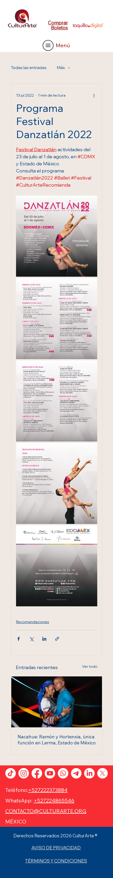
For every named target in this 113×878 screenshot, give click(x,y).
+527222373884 (48, 790)
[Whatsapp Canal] (63, 773)
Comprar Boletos (58, 25)
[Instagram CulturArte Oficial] (23, 773)
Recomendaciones (32, 621)
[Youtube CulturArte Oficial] (50, 773)
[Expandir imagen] (56, 236)
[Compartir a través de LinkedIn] (44, 638)
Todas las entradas (29, 67)
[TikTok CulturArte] (10, 773)
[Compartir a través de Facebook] (18, 638)
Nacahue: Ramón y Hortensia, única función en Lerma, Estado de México (57, 740)
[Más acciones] (94, 95)
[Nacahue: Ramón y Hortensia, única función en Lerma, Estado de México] (56, 701)
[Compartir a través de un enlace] (57, 638)
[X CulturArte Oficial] (102, 773)
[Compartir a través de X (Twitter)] (31, 638)
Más (61, 67)
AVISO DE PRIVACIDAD (56, 847)
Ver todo (89, 666)
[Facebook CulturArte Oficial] (37, 773)
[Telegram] (76, 773)
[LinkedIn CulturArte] (89, 773)
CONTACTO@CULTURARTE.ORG (45, 811)
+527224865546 (54, 800)
